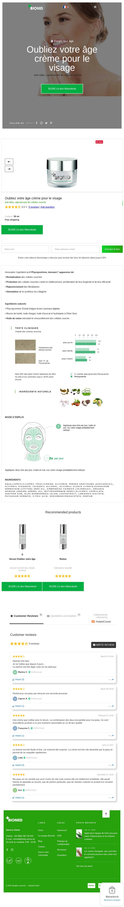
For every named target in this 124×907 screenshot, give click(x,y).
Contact (41, 847)
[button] (95, 7)
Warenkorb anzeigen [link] (112, 900)
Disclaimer (61, 850)
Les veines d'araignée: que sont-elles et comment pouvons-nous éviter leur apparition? (100, 854)
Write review (104, 645)
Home (40, 830)
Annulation (61, 855)
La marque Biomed (46, 836)
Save (100, 142)
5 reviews (34, 207)
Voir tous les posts (84, 866)
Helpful (18, 679)
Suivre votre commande (43, 853)
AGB (59, 836)
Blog (40, 841)
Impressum (62, 830)
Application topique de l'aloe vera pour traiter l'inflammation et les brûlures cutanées (100, 836)
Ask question (48, 207)
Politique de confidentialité (63, 842)
